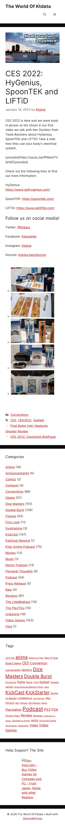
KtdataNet (28, 236)
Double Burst (14, 510)
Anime (10, 467)
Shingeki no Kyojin (21, 720)
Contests (11, 485)
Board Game (13, 663)
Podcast (11, 577)
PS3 (47, 709)
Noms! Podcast (16, 565)
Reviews (11, 596)
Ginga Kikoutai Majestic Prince (28, 687)
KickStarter (37, 692)
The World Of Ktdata (28, 6)
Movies (10, 553)
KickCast (11, 534)
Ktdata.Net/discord (32, 255)
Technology (11, 725)
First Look (12, 522)
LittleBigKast (25, 698)
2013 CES (10, 658)
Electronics (10, 682)
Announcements (17, 473)
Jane (46, 687)
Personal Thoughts (19, 571)
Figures (10, 516)
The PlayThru (15, 608)
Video (34, 725)
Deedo (10, 498)
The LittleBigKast (17, 602)
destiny (26, 670)
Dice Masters (14, 504)
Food (35, 682)
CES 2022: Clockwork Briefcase (33, 437)
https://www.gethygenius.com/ (27, 189)
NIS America (34, 703)
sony (34, 720)
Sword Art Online (47, 720)
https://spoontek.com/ (38, 199)
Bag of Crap (51, 658)
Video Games (15, 620)
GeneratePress (32, 818)
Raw (8, 589)
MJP (17, 703)
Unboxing (12, 614)
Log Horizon (39, 698)
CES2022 (24, 420)
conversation (13, 669)
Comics (10, 479)
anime (22, 657)
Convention (38, 663)
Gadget (38, 420)
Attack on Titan (36, 658)
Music (9, 559)
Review (26, 715)
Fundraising (13, 528)
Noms (44, 703)
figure (29, 682)
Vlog (8, 626)
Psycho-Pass (12, 715)
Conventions (19, 415)
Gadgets (54, 682)
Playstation (13, 710)
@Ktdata (23, 227)
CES (13, 420)
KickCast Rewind (17, 540)
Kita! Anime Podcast (20, 547)
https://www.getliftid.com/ (35, 208)
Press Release (15, 583)
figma (21, 682)
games (9, 686)
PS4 (54, 710)
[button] (45, 14)
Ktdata (26, 246)
